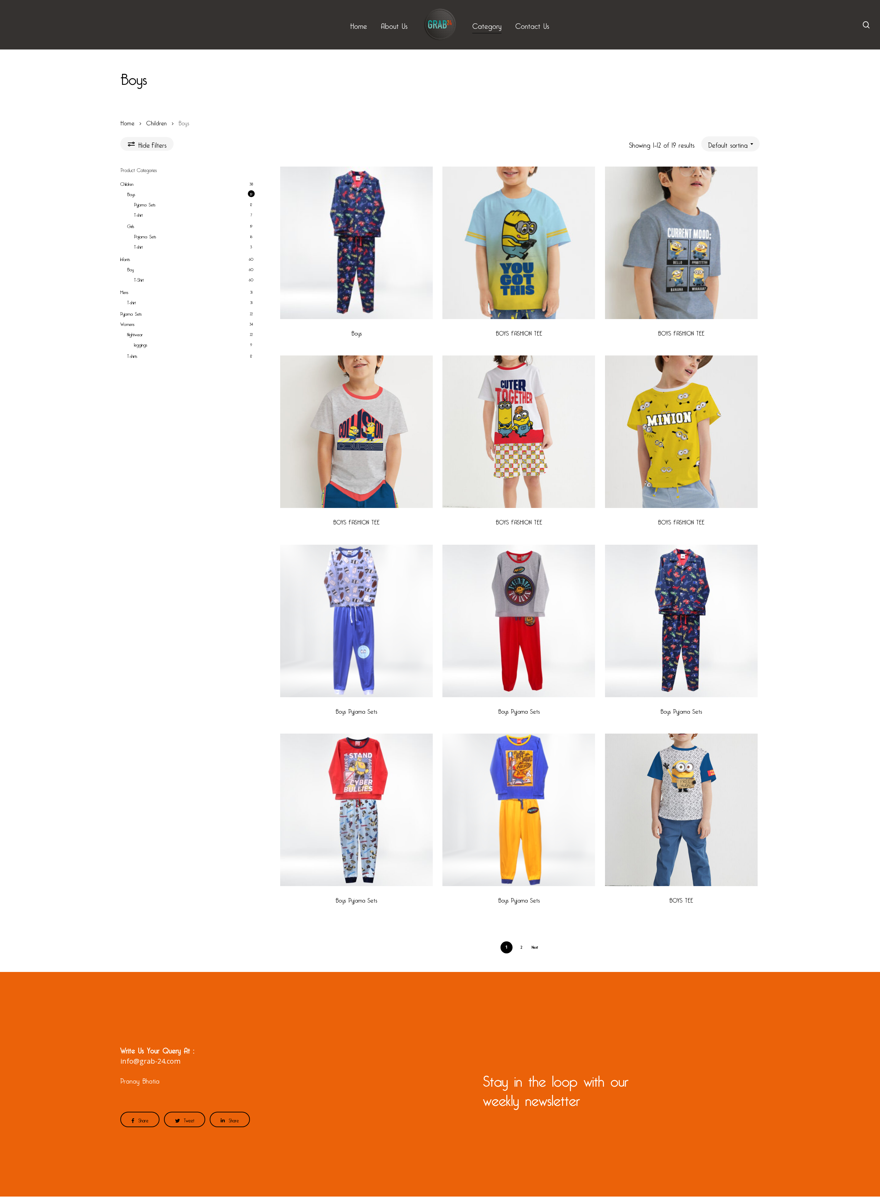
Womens (127, 323)
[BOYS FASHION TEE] (518, 243)
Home (127, 121)
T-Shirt (139, 279)
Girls (130, 225)
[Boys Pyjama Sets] (356, 621)
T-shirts (132, 355)
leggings (140, 344)
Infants (125, 258)
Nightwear (135, 333)
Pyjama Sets (144, 204)
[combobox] (730, 143)
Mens (124, 291)
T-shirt (138, 214)
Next (535, 946)
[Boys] (356, 243)
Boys (131, 193)
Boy (130, 268)
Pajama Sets (145, 235)
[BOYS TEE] (681, 810)
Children (156, 121)
